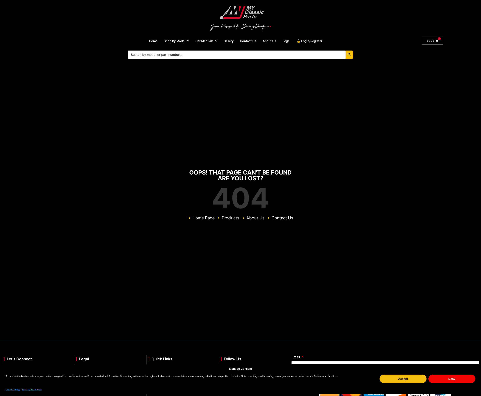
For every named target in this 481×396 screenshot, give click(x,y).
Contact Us (248, 41)
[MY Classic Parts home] (240, 18)
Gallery (229, 41)
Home (153, 41)
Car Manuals (204, 41)
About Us (269, 41)
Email (296, 357)
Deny (451, 379)
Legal (286, 41)
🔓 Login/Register (309, 41)
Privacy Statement (32, 389)
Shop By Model (174, 41)
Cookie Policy (13, 389)
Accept (403, 379)
